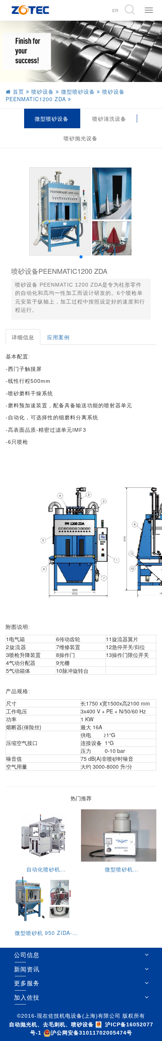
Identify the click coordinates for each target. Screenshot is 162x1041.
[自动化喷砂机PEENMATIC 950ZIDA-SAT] (43, 835)
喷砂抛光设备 (81, 138)
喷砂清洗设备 (109, 118)
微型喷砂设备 (52, 118)
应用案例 (58, 337)
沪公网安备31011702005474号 (91, 1033)
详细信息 (23, 337)
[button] (81, 256)
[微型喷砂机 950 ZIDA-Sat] (43, 898)
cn (115, 10)
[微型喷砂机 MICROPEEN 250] (118, 835)
